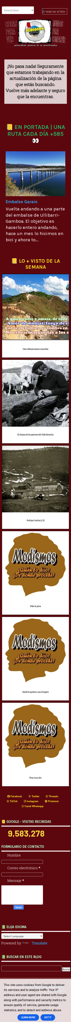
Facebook (16, 796)
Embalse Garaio (21, 201)
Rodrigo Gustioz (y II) (35, 520)
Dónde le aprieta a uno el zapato (35, 692)
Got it (47, 1017)
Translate (39, 943)
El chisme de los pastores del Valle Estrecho (35, 434)
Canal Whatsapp (34, 806)
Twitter (35, 796)
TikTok (13, 801)
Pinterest (53, 801)
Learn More (28, 1017)
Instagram (32, 801)
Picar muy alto (35, 778)
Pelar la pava (35, 606)
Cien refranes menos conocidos (35, 349)
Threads (53, 796)
